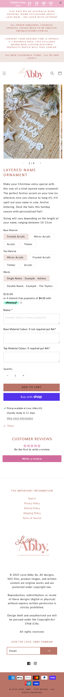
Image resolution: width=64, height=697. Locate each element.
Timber (28, 244)
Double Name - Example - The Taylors (30, 286)
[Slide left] (23, 163)
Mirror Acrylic (42, 236)
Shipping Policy (32, 513)
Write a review (32, 458)
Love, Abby (24, 689)
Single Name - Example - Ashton (26, 278)
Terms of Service (32, 518)
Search (32, 498)
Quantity (7, 369)
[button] (4, 73)
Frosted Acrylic (16, 236)
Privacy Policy (32, 503)
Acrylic (11, 244)
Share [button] (10, 425)
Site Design (41, 689)
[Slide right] (40, 163)
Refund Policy (32, 508)
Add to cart (31, 387)
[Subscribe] (48, 651)
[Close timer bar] (60, 2)
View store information (20, 418)
